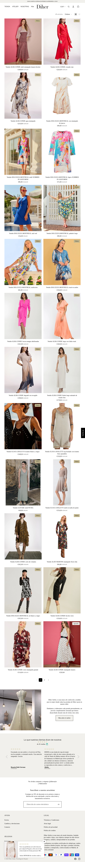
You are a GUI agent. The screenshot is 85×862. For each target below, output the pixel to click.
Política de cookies (50, 830)
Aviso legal (47, 823)
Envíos (6, 820)
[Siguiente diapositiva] (38, 41)
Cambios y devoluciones (12, 823)
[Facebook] (75, 859)
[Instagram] (79, 859)
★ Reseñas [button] (83, 433)
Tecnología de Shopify (22, 859)
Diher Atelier (12, 859)
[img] (42, 742)
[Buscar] (68, 6)
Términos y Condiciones (51, 820)
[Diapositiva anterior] (7, 41)
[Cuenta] (73, 6)
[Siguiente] (48, 680)
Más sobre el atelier (64, 718)
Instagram (7, 841)
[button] (68, 14)
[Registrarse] (58, 804)
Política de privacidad (50, 827)
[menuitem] (32, 6)
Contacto (7, 827)
